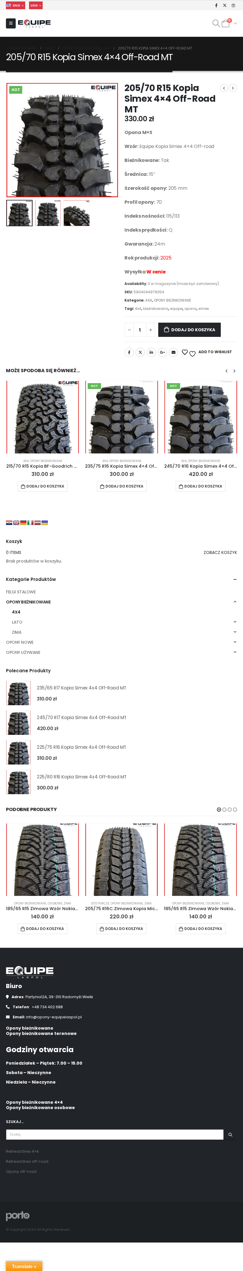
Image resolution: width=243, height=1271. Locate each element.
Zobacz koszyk (220, 552)
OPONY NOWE (19, 642)
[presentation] (13, 140)
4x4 (138, 308)
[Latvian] (37, 523)
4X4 (148, 300)
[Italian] (30, 523)
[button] (219, 809)
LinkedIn (151, 352)
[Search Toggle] (216, 23)
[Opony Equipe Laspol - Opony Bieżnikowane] (34, 23)
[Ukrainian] (44, 523)
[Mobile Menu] (11, 23)
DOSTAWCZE (100, 903)
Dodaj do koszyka (193, 330)
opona (190, 308)
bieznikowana (155, 308)
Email (173, 352)
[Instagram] (233, 5)
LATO (17, 622)
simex (203, 308)
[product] (43, 417)
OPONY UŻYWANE (23, 652)
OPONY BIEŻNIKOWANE (172, 300)
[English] (16, 523)
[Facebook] (216, 5)
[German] (23, 523)
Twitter (140, 352)
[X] (225, 5)
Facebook (129, 352)
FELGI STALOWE (21, 592)
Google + (162, 352)
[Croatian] (9, 523)
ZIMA (16, 632)
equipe (176, 308)
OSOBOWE (55, 903)
